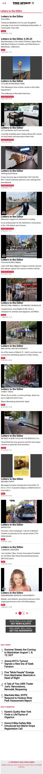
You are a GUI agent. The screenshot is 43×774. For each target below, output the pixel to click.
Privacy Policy (29, 765)
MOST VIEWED (5, 645)
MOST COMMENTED (7, 707)
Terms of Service (19, 765)
